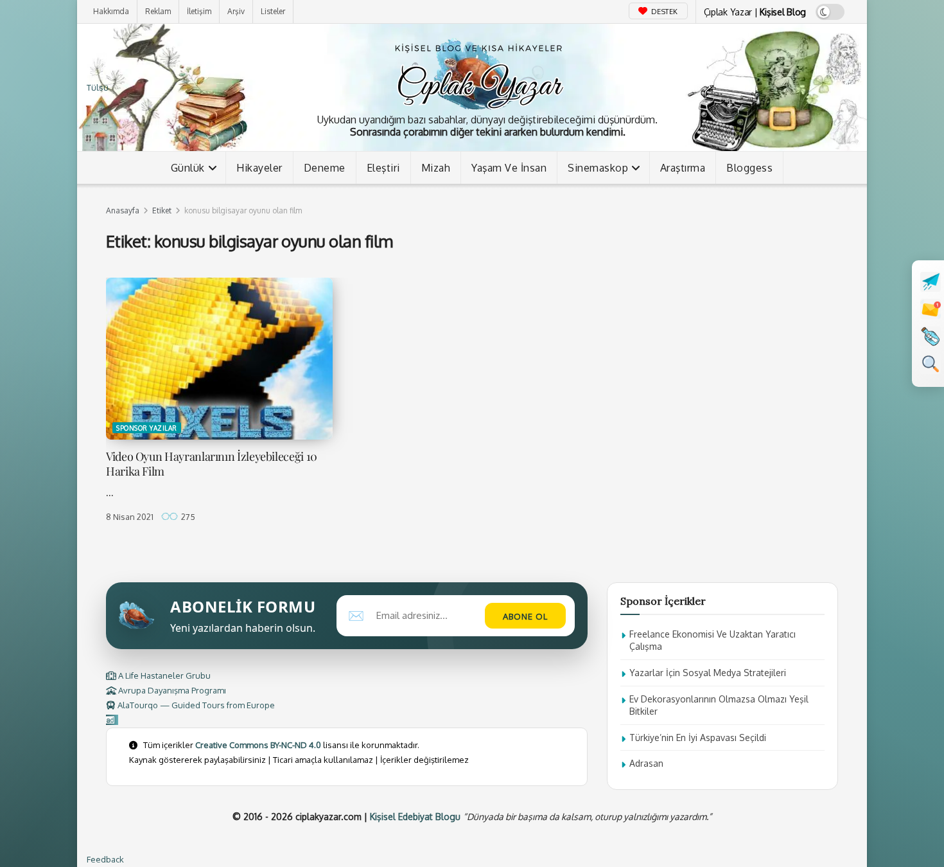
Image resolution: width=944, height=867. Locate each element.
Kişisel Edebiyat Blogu (415, 816)
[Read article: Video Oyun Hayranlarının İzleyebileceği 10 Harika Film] (219, 359)
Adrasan (646, 763)
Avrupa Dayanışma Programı (171, 690)
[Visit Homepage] (478, 74)
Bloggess (749, 167)
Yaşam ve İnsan (508, 167)
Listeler (273, 11)
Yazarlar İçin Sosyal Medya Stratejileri (707, 672)
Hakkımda (111, 11)
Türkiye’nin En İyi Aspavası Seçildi (697, 737)
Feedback (105, 859)
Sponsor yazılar (146, 428)
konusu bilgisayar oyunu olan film (243, 210)
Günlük (188, 167)
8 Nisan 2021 (129, 517)
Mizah (436, 167)
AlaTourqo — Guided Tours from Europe (195, 705)
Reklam (158, 11)
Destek (663, 11)
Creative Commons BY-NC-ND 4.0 (258, 745)
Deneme (324, 167)
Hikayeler (259, 167)
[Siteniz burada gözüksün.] (112, 720)
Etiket (161, 210)
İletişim (199, 11)
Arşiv (236, 11)
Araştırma (683, 167)
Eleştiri (383, 167)
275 (187, 517)
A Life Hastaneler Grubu (163, 675)
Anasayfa (122, 210)
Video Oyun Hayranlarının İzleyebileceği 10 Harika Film (211, 464)
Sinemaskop (598, 167)
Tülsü (98, 87)
